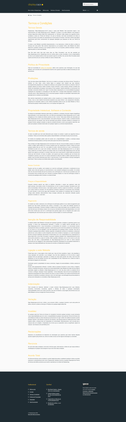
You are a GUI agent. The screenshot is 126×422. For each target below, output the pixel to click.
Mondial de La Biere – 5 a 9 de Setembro (54, 403)
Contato (31, 392)
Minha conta (46, 10)
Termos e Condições (34, 394)
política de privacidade (46, 68)
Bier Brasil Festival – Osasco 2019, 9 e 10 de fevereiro (54, 390)
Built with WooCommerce (34, 414)
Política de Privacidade (35, 397)
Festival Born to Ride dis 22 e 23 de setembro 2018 (54, 399)
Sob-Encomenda (66, 10)
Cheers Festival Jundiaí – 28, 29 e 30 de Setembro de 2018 (54, 395)
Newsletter (32, 399)
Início (31, 15)
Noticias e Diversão (55, 10)
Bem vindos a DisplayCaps (34, 10)
